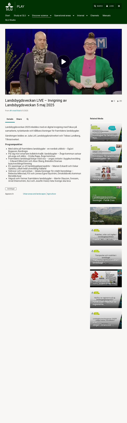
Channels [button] (94, 15)
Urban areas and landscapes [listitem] (34, 194)
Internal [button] (80, 15)
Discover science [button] (40, 15)
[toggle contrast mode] (119, 6)
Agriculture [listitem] (51, 194)
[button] (98, 6)
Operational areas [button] (62, 15)
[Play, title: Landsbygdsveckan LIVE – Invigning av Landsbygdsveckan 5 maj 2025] (63, 61)
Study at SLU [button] (20, 15)
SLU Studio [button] (10, 20)
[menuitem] (9, 15)
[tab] (10, 119)
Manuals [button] (107, 15)
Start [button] (7, 15)
